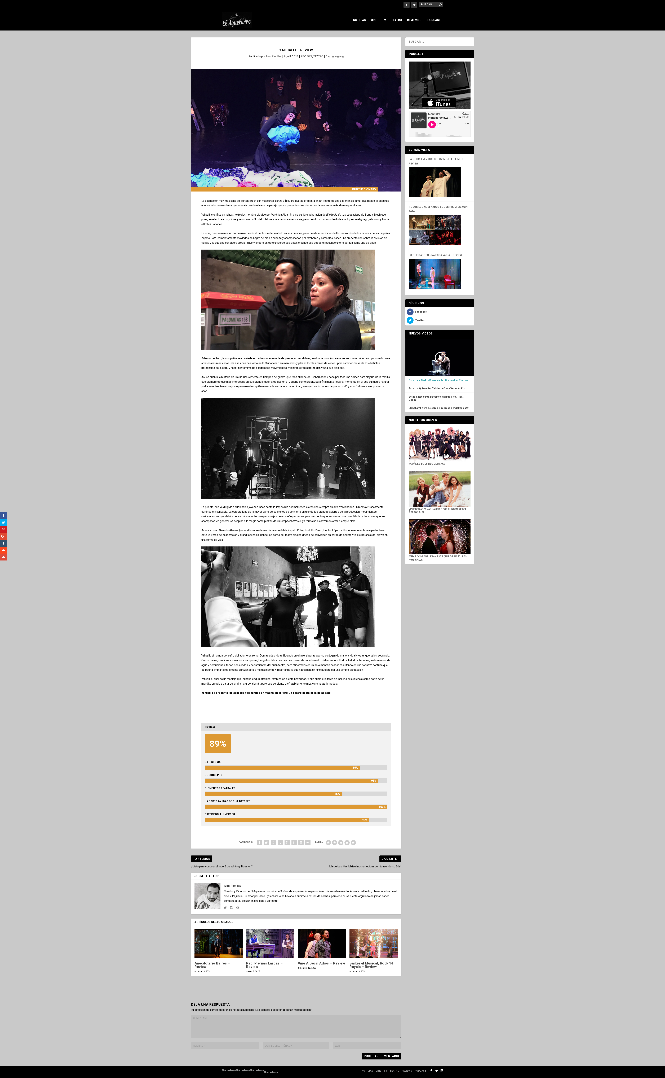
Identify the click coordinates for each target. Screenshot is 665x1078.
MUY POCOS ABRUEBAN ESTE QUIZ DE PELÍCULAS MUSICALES (438, 558)
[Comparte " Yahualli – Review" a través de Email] (301, 842)
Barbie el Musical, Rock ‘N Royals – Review (371, 965)
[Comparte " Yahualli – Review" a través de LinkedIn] (294, 842)
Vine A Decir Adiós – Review (321, 963)
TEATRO (396, 20)
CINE (374, 20)
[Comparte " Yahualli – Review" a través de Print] (307, 842)
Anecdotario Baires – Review (212, 965)
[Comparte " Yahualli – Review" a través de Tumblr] (280, 842)
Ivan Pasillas (274, 56)
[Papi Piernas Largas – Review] (270, 943)
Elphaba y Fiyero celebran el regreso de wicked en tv (438, 408)
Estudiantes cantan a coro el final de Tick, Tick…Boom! (436, 398)
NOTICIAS (359, 20)
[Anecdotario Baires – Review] (218, 943)
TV (384, 20)
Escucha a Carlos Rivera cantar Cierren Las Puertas (438, 380)
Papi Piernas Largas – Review (264, 965)
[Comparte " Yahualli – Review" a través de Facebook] (259, 842)
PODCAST (434, 20)
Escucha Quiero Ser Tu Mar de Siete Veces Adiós (437, 388)
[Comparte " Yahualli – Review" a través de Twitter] (266, 842)
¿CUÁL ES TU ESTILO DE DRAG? (427, 463)
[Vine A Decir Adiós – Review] (322, 943)
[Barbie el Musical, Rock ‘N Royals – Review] (373, 943)
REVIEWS (413, 20)
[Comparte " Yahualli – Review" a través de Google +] (273, 842)
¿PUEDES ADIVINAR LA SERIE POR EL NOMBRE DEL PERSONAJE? (438, 511)
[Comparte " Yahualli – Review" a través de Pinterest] (287, 842)
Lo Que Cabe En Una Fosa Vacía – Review (435, 255)
